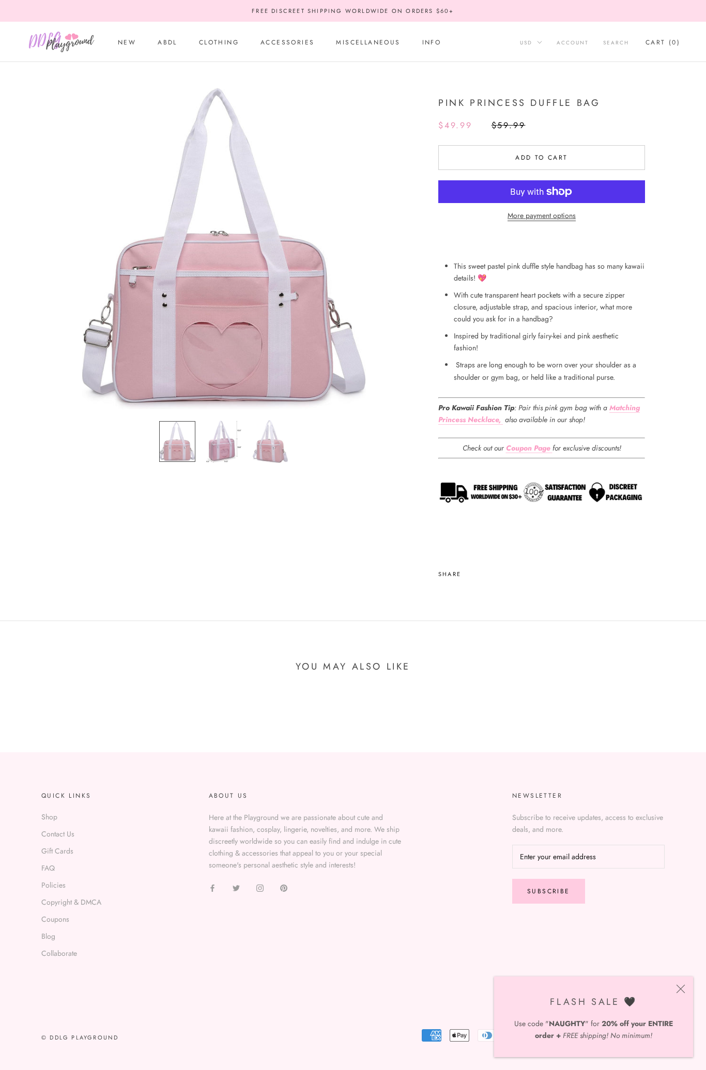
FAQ (48, 868)
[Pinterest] (498, 571)
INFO (431, 42)
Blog (48, 936)
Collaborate (59, 953)
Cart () (663, 42)
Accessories (287, 42)
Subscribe (548, 891)
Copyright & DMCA (71, 902)
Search (616, 42)
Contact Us (57, 834)
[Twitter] (484, 571)
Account (573, 42)
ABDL (167, 42)
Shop (49, 817)
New (127, 42)
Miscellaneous (368, 42)
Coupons (55, 919)
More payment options (542, 215)
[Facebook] (471, 571)
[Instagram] (260, 887)
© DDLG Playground (79, 1037)
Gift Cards (57, 851)
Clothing (219, 42)
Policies (53, 885)
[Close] (680, 989)
